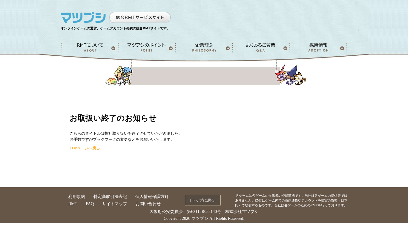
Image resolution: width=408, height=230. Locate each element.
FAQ (90, 204)
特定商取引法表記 (110, 196)
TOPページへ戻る (85, 148)
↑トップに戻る (202, 200)
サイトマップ (114, 204)
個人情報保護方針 (152, 196)
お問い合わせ (148, 204)
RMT (72, 204)
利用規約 (76, 196)
